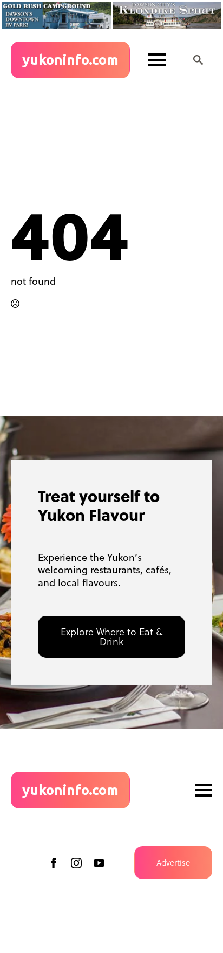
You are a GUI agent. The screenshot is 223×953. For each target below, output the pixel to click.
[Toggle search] (198, 60)
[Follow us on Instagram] (76, 863)
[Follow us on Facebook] (53, 863)
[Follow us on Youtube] (99, 863)
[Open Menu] (157, 59)
